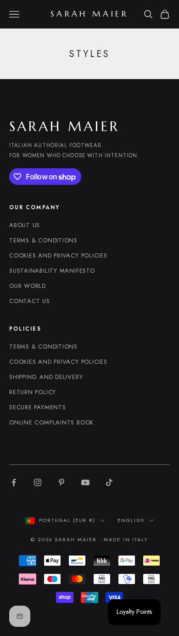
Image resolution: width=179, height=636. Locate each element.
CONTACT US (29, 301)
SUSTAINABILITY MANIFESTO (52, 270)
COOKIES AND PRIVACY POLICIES (58, 255)
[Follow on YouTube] (85, 482)
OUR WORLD (27, 285)
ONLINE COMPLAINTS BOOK (51, 422)
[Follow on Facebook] (13, 482)
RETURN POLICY (32, 392)
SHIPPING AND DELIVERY (46, 376)
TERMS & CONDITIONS (43, 240)
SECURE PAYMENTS (37, 407)
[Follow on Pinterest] (61, 482)
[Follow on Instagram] (37, 482)
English (131, 520)
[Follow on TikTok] (109, 482)
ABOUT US (24, 225)
